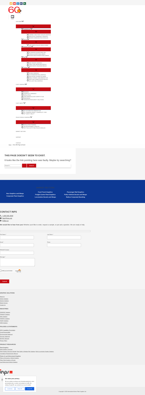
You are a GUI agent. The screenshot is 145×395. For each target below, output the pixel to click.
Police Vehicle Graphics (23, 117)
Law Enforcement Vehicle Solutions (8, 362)
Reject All (20, 388)
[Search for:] (16, 165)
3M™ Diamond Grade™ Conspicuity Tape (35, 112)
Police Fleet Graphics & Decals (7, 360)
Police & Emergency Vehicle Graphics (9, 358)
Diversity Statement (5, 336)
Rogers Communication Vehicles (38, 38)
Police (25, 39)
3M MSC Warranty (4, 338)
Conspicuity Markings (29, 93)
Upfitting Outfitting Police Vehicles (34, 128)
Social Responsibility (5, 332)
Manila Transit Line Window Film (38, 77)
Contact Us (3, 305)
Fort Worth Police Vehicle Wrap (38, 45)
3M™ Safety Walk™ (28, 113)
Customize (9, 388)
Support (18, 137)
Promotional (27, 46)
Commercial (26, 29)
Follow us (5, 221)
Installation (27, 95)
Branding (26, 92)
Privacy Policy (3, 340)
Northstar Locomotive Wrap (37, 76)
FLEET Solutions (4, 320)
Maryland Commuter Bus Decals (38, 79)
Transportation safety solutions (33, 99)
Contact (18, 143)
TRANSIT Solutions (5, 314)
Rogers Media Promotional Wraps (39, 55)
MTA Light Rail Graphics (36, 81)
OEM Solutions (4, 323)
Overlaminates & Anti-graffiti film (33, 96)
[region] (19, 384)
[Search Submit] (24, 165)
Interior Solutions (4, 298)
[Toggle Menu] (33, 26)
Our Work (19, 21)
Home (10, 144)
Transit (25, 67)
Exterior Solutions (4, 300)
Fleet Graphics (20, 84)
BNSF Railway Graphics (35, 63)
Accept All (29, 388)
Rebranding (26, 98)
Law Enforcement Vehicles (31, 126)
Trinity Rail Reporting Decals (37, 64)
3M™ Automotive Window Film (32, 110)
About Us (2, 296)
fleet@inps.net (7, 218)
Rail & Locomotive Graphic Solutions (45, 351)
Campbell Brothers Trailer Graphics (40, 34)
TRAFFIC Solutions (5, 318)
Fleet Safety (20, 103)
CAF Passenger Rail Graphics (37, 74)
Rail (24, 57)
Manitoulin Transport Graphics (38, 36)
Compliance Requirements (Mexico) (9, 353)
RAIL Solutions (3, 316)
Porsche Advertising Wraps (37, 54)
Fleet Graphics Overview (6, 349)
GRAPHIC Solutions (5, 312)
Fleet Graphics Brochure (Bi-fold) (8, 351)
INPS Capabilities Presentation (7, 330)
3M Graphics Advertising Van (37, 52)
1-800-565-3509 (7, 216)
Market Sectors (21, 131)
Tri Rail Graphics (34, 73)
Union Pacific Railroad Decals (38, 66)
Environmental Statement (6, 334)
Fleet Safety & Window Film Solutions (26, 351)
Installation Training (29, 124)
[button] (23, 21)
